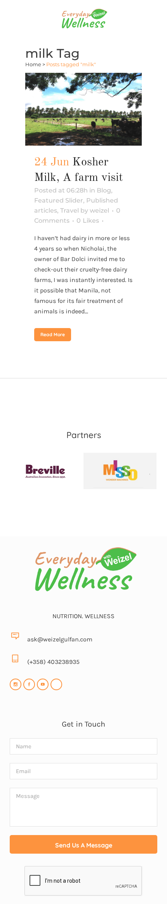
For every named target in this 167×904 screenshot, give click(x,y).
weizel (99, 210)
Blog (104, 190)
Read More (52, 334)
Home (33, 64)
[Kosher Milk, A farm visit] (83, 109)
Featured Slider (58, 200)
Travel (69, 210)
